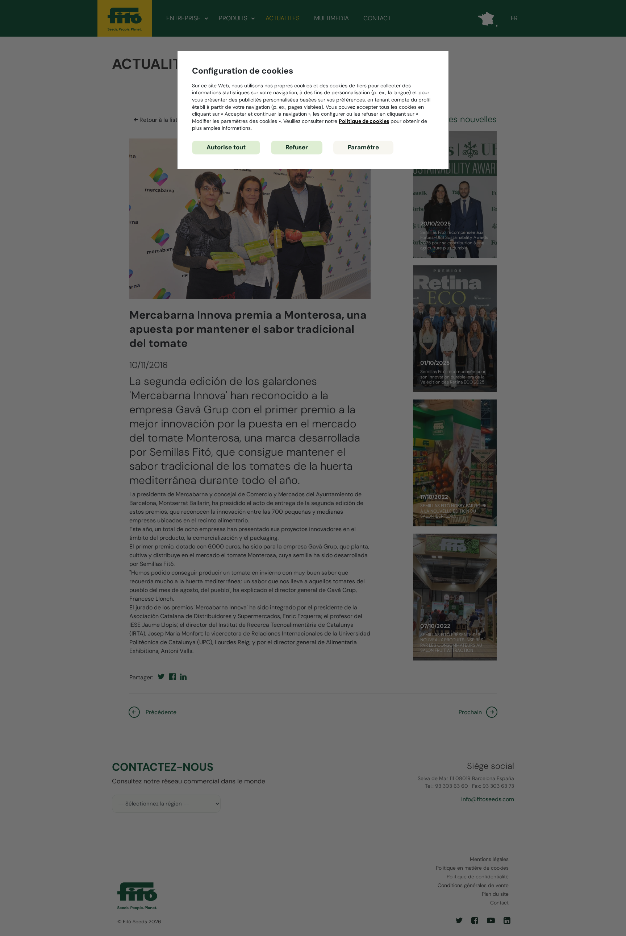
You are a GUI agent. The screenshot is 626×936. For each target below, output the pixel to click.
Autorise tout (226, 147)
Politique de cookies (364, 121)
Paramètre (363, 147)
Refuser (296, 147)
